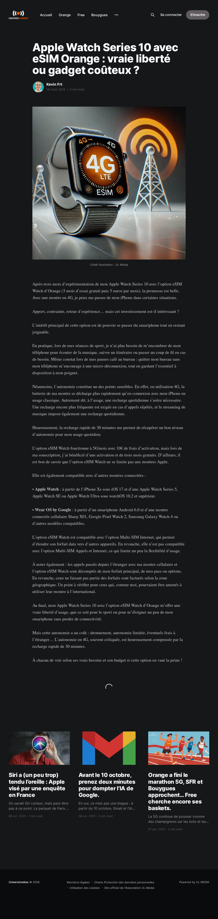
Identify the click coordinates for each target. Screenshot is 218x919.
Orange (65, 15)
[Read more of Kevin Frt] (38, 87)
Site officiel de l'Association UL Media (129, 887)
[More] (116, 15)
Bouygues (99, 15)
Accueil (46, 15)
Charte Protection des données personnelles (124, 882)
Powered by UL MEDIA (194, 882)
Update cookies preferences (23, 2)
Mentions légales (78, 882)
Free (81, 15)
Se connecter (171, 15)
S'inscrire (197, 15)
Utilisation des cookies (85, 887)
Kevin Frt (54, 84)
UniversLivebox (19, 882)
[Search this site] (152, 14)
